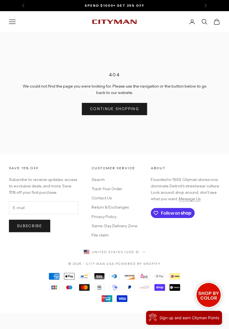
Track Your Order (107, 188)
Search (98, 179)
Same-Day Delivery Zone (114, 225)
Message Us (190, 198)
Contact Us (102, 197)
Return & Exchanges (110, 207)
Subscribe (29, 226)
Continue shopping (114, 109)
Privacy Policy (104, 216)
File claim (100, 235)
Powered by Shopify (138, 264)
